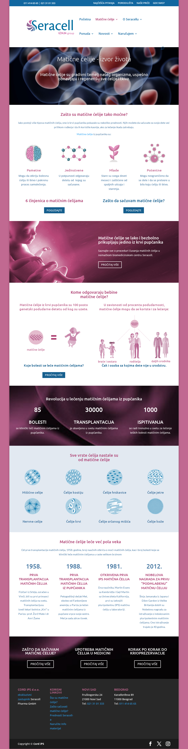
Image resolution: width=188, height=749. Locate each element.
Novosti (104, 34)
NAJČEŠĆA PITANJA (104, 3)
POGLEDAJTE (54, 210)
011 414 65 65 (31, 3)
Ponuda (84, 34)
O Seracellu (131, 19)
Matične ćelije (104, 19)
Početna (85, 19)
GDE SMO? (159, 3)
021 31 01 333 (48, 3)
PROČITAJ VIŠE (110, 264)
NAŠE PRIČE (143, 3)
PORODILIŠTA (125, 3)
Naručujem (126, 34)
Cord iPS (38, 744)
